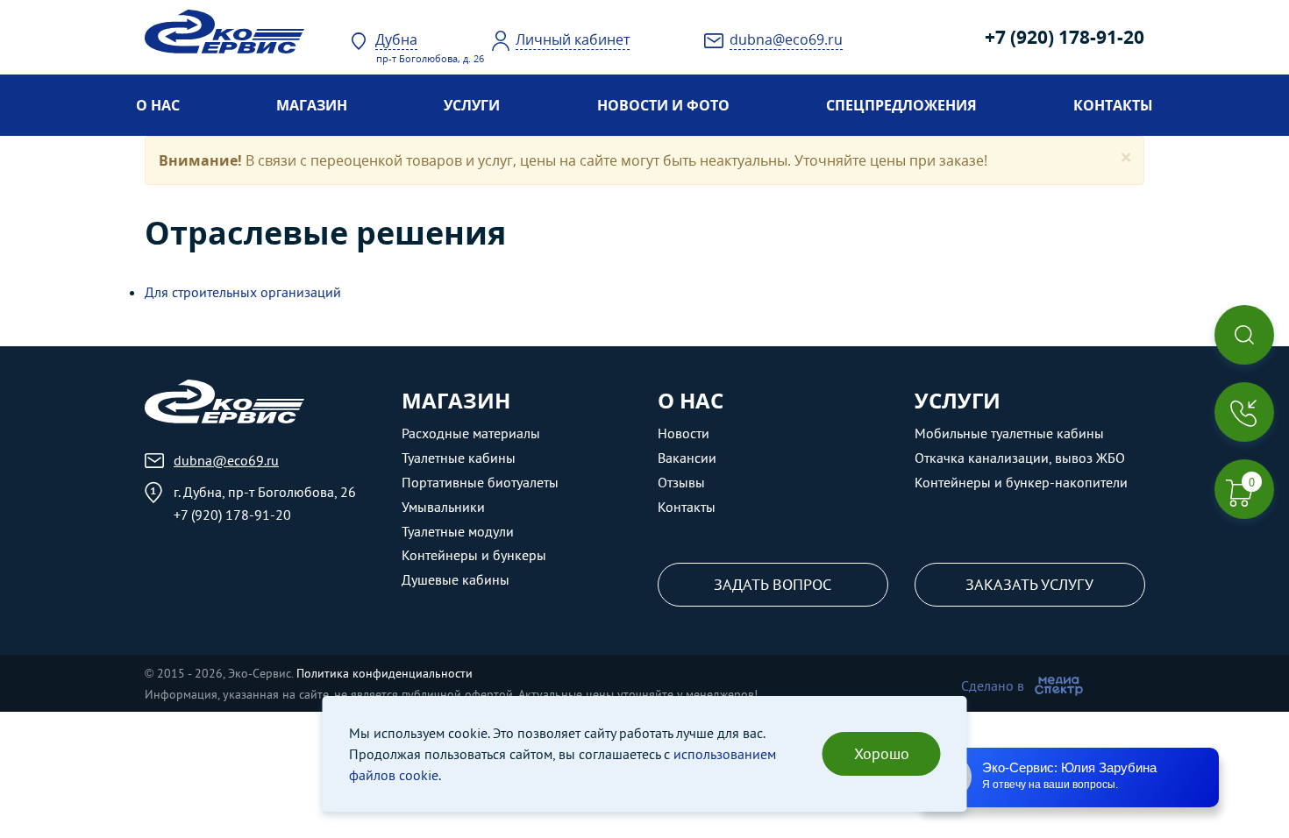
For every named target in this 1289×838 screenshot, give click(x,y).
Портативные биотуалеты (480, 482)
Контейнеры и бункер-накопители (1021, 482)
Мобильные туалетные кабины (1009, 433)
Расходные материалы (471, 433)
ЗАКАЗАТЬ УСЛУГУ (1029, 584)
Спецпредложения (901, 105)
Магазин (311, 105)
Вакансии (687, 457)
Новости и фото (663, 105)
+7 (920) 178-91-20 (1064, 36)
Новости (683, 433)
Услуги (472, 105)
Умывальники (443, 506)
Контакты (1113, 105)
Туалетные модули (458, 531)
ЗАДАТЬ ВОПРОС (772, 584)
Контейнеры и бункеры (474, 555)
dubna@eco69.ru (226, 460)
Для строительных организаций (243, 292)
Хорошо (881, 753)
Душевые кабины (455, 579)
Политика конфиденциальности (384, 673)
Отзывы (681, 482)
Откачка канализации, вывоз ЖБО (1020, 457)
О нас (158, 105)
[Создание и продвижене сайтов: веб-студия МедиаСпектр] (1059, 685)
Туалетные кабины (459, 457)
